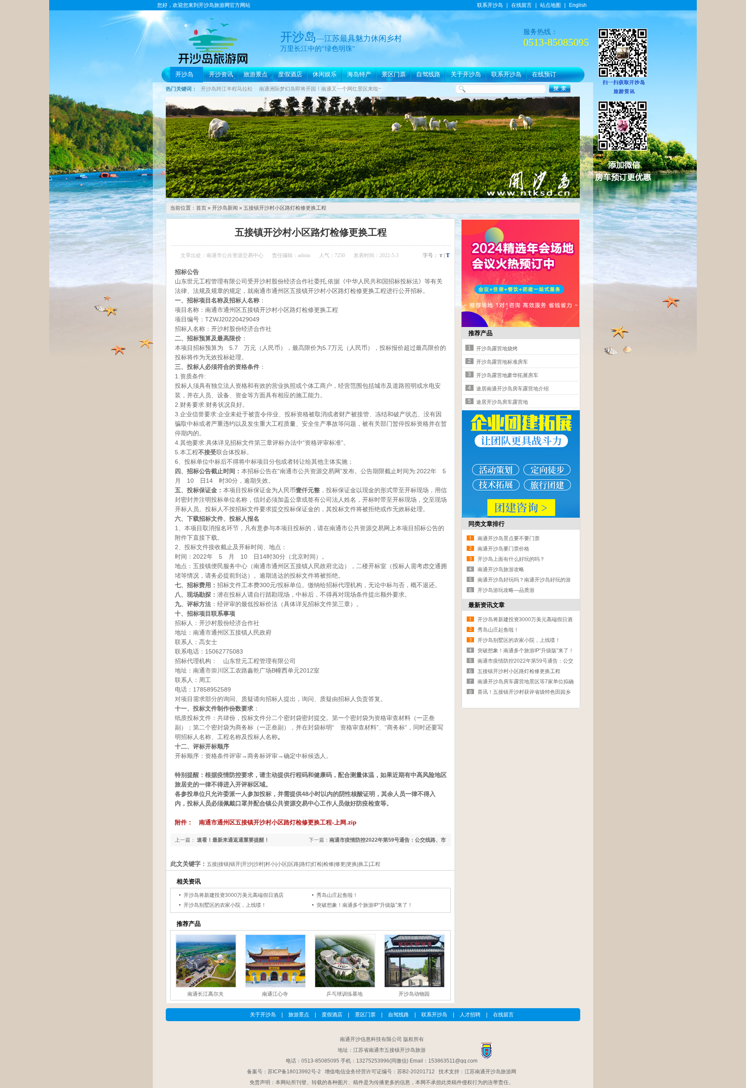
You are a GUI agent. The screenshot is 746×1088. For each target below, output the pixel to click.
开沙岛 (184, 74)
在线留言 (521, 5)
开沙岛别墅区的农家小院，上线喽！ (224, 905)
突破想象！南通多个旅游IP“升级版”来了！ (364, 905)
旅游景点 (255, 74)
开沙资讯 (221, 74)
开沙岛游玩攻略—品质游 (505, 590)
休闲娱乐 (325, 74)
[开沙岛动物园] (413, 961)
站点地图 (550, 5)
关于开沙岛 (466, 74)
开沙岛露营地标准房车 (502, 362)
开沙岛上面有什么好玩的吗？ (511, 559)
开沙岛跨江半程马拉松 (227, 89)
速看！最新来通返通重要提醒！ (232, 840)
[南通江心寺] (274, 961)
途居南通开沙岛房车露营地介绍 (512, 389)
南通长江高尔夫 (205, 994)
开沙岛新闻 (225, 208)
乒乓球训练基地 (344, 994)
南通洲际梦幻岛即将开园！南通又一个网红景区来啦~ (320, 89)
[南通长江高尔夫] (205, 961)
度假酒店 (290, 74)
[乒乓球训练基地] (344, 961)
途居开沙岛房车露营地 (502, 402)
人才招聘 (470, 1015)
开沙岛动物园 (414, 994)
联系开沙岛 (490, 5)
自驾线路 (428, 74)
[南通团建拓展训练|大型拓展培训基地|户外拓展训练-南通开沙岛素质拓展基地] (521, 516)
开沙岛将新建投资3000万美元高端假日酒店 (233, 895)
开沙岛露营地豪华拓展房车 (507, 375)
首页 (201, 208)
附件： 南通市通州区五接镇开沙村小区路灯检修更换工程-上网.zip (266, 822)
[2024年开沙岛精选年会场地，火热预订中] (520, 325)
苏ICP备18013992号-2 (294, 1072)
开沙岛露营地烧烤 (497, 349)
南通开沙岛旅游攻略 (500, 569)
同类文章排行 (486, 523)
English (578, 5)
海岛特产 (359, 74)
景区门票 (394, 74)
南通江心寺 (275, 994)
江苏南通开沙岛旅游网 (490, 1072)
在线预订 (544, 74)
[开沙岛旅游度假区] (373, 196)
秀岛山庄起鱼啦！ (337, 895)
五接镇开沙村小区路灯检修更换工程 (284, 208)
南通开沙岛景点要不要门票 (508, 538)
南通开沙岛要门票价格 (503, 549)
